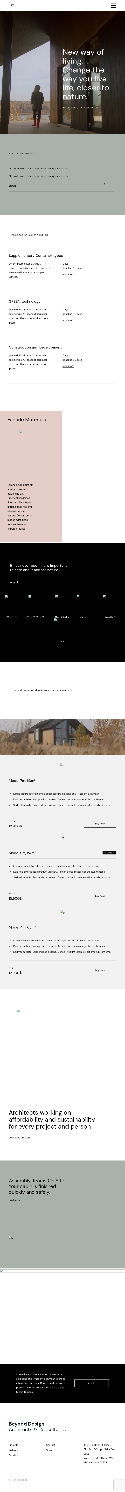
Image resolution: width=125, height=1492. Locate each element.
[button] (106, 184)
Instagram (14, 1450)
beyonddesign (18, 1480)
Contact (50, 1445)
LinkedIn (13, 1445)
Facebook (14, 1455)
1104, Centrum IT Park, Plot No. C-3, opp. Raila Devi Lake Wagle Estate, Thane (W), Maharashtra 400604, (100, 1453)
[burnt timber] (89, 457)
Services (51, 1450)
